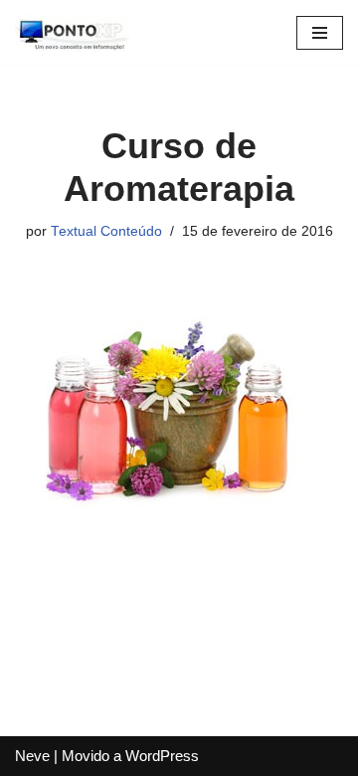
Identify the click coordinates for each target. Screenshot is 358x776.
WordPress (162, 755)
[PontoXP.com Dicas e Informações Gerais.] (74, 32)
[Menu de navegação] (319, 33)
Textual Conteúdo (106, 231)
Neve (32, 755)
